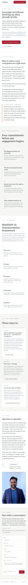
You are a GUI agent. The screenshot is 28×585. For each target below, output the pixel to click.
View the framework (8, 46)
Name (5, 537)
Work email (6, 543)
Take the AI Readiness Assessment (11, 42)
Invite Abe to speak (9, 354)
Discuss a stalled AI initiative (11, 379)
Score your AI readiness (20, 2)
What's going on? (8, 560)
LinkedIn (24, 581)
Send (22, 572)
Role (5, 554)
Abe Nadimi (5, 2)
